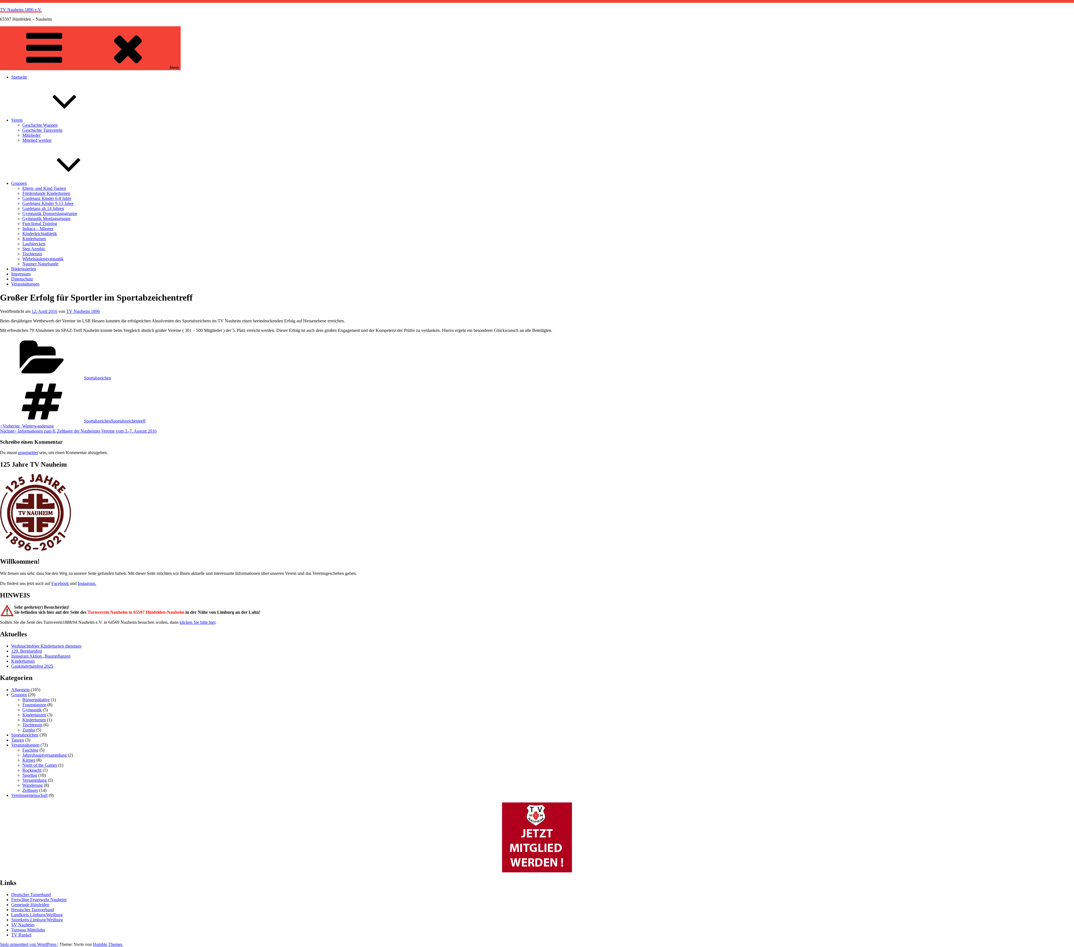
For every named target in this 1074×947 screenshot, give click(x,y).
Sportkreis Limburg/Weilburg (37, 919)
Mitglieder (31, 135)
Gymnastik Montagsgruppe (46, 218)
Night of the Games (39, 765)
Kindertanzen (34, 714)
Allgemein (20, 689)
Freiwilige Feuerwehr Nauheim (39, 899)
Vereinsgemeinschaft (29, 795)
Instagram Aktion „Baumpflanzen (40, 656)
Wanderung (32, 785)
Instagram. (87, 583)
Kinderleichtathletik (39, 233)
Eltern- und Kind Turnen (44, 188)
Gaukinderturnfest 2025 (32, 666)
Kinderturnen (34, 238)
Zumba (28, 730)
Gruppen (19, 183)
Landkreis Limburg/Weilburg (37, 914)
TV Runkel (21, 934)
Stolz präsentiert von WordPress (28, 944)
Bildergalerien (23, 268)
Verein (17, 120)
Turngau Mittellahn (28, 929)
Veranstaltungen (25, 284)
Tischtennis (32, 253)
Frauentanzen (34, 704)
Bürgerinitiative (36, 699)
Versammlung (34, 780)
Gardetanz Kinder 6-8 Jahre (46, 198)
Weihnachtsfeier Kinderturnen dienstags (46, 646)
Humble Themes (107, 944)
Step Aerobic (33, 248)
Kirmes (28, 760)
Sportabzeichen (97, 378)
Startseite (19, 77)
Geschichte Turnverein (42, 130)
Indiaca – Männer (37, 228)
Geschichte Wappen (40, 125)
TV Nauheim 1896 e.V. (21, 9)
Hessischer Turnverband (32, 909)
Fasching (30, 750)
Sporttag (29, 775)
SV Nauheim (22, 924)
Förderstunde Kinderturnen (46, 193)
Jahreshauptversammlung (44, 755)
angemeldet (28, 452)
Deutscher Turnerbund (31, 894)
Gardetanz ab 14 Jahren (43, 208)
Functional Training (39, 223)
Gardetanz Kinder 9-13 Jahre (48, 203)
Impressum (20, 273)
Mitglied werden (36, 140)
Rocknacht (31, 770)
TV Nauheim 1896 (83, 311)
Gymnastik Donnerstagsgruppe (49, 213)
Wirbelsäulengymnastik (42, 258)
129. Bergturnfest (26, 651)
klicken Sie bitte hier (197, 622)
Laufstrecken (33, 243)
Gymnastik (32, 709)
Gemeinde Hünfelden (30, 904)
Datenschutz (22, 279)
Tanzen (17, 740)
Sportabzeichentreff (128, 421)
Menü (174, 67)
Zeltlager (30, 790)
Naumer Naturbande (40, 263)
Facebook (60, 583)
